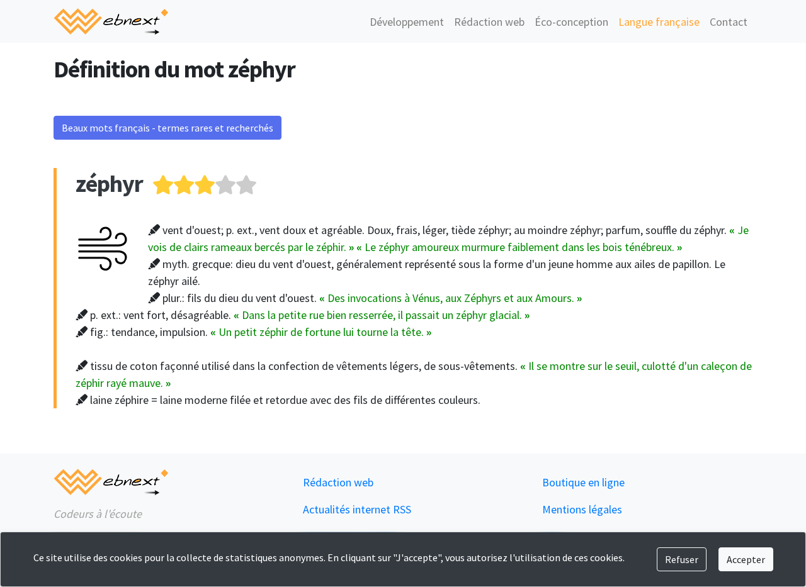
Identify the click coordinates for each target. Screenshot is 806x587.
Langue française (659, 21)
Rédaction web (489, 21)
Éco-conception (571, 21)
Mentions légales (582, 509)
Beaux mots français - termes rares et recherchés (167, 127)
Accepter (746, 559)
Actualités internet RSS (357, 509)
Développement (407, 21)
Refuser (681, 559)
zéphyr (109, 183)
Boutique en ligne (583, 482)
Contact (728, 21)
